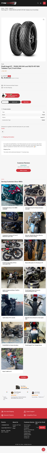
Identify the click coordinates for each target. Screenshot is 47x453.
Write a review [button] (23, 170)
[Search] (38, 3)
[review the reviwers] (17, 392)
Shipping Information (8, 137)
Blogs (14, 428)
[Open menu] (44, 3)
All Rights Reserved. (28, 444)
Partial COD (26, 436)
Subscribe (42, 427)
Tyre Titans (21, 444)
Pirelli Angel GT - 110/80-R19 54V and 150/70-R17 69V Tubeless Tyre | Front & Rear (19, 9)
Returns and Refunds (29, 429)
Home (2, 8)
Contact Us (26, 437)
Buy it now (26, 102)
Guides (3, 128)
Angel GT (11, 8)
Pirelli (6, 8)
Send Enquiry (27, 425)
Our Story (23, 377)
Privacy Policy (27, 431)
